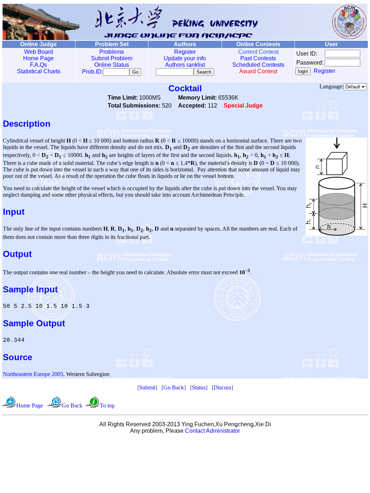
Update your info (185, 58)
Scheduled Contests (258, 65)
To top (107, 405)
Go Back (173, 387)
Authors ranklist (185, 65)
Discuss (222, 387)
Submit (147, 387)
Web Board (38, 52)
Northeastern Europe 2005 (33, 374)
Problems (111, 52)
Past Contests (258, 58)
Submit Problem (111, 58)
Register (185, 52)
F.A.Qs (38, 65)
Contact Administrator (212, 431)
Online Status (111, 65)
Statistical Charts (38, 71)
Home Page (38, 58)
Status (199, 387)
